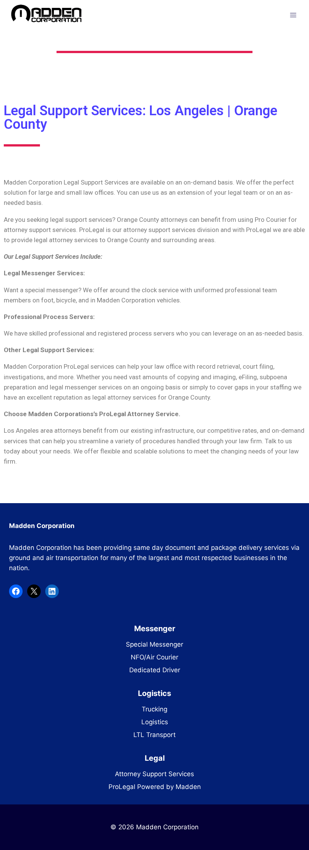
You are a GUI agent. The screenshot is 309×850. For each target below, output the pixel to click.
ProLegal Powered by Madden (155, 786)
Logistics (154, 722)
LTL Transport (154, 735)
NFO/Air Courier (154, 657)
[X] (34, 591)
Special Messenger (154, 644)
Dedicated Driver (154, 670)
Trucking (154, 709)
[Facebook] (16, 591)
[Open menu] (293, 15)
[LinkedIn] (52, 591)
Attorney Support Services (154, 774)
